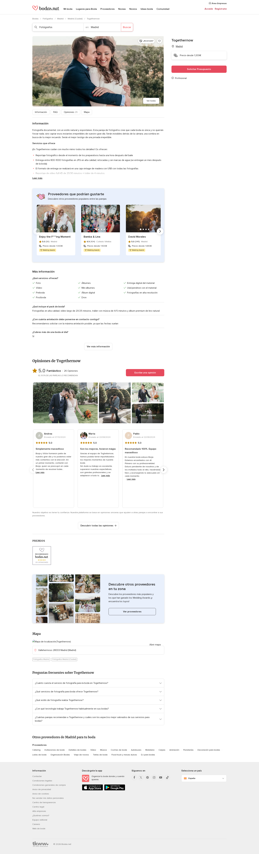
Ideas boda (147, 9)
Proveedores (107, 9)
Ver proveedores (132, 611)
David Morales (137, 236)
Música (103, 750)
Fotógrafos (48, 18)
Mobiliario (150, 750)
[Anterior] (36, 231)
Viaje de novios (81, 754)
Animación (174, 750)
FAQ (55, 112)
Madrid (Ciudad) (75, 18)
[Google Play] (114, 790)
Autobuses (136, 750)
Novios (133, 9)
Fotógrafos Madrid (41, 659)
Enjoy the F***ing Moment (55, 236)
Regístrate (221, 8)
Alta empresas (39, 811)
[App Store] (92, 790)
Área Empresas (219, 3)
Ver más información (98, 346)
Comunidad (162, 9)
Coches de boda (119, 750)
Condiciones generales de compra (49, 785)
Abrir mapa (155, 644)
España (191, 778)
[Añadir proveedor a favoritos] (159, 41)
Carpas (162, 750)
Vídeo (93, 750)
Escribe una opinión (145, 372)
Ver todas (151, 101)
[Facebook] (134, 777)
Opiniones (71, 112)
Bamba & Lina (92, 236)
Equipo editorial (39, 820)
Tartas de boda (100, 754)
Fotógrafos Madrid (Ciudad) (64, 659)
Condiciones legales (42, 780)
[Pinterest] (147, 777)
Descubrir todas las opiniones (96, 525)
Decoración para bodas (209, 750)
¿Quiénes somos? (40, 815)
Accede (209, 8)
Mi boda (68, 9)
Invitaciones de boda (55, 750)
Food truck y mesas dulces (124, 754)
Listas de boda (39, 754)
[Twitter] (141, 777)
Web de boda (38, 828)
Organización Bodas (60, 754)
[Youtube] (160, 777)
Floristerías (188, 750)
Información (41, 112)
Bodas (35, 18)
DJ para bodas (148, 754)
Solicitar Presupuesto (199, 69)
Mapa (86, 112)
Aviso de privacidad (41, 789)
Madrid (60, 18)
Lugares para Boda (86, 9)
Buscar (127, 27)
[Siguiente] (160, 231)
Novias (122, 9)
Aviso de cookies (40, 793)
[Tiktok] (167, 777)
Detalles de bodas (77, 750)
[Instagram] (154, 777)
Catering (36, 750)
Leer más (37, 178)
